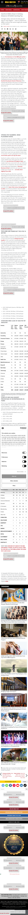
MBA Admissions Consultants (14, 818)
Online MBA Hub (14, 809)
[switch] (24, 457)
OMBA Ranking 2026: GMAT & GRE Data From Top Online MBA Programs (13, 656)
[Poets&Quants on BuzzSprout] (6, 785)
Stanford (13, 769)
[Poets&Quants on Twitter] (3, 785)
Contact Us (12, 904)
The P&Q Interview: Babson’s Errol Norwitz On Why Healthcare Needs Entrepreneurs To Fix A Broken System (13, 709)
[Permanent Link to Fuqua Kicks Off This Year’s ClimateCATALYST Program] (14, 630)
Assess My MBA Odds (14, 822)
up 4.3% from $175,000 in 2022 (14, 161)
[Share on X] (5, 29)
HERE (6, 581)
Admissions (16, 10)
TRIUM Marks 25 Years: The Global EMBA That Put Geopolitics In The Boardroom (13, 745)
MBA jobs (9, 769)
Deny (14, 485)
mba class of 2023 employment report (15, 767)
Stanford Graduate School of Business (11, 81)
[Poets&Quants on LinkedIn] (21, 785)
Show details (20, 471)
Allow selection (14, 480)
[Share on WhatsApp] (13, 29)
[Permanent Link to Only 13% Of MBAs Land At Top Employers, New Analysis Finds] (14, 666)
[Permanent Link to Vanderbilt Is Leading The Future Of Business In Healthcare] (14, 719)
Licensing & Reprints (5, 902)
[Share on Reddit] (16, 29)
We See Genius (16, 897)
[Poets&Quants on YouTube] (17, 785)
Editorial (5, 904)
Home (2, 10)
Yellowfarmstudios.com (17, 907)
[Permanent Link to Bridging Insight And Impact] (14, 683)
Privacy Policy (22, 901)
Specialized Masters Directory (14, 812)
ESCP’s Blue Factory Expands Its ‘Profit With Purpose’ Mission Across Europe (12, 603)
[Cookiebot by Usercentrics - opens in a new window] (20, 428)
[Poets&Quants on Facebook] (10, 785)
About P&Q (3, 901)
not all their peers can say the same (11, 155)
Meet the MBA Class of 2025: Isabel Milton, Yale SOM (8, 775)
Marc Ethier (6, 26)
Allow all (14, 476)
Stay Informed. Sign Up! (10, 781)
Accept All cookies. (6, 112)
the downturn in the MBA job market (15, 57)
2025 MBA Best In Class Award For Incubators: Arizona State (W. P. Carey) (13, 763)
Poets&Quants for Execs (19, 894)
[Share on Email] (8, 29)
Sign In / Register (20, 904)
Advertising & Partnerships (19, 902)
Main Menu (9, 10)
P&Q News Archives (13, 901)
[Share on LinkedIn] (10, 29)
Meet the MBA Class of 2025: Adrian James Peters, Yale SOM (19, 775)
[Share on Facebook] (2, 29)
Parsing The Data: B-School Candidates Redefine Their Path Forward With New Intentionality (14, 621)
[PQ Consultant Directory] (14, 877)
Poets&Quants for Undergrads (10, 896)
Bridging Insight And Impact (8, 691)
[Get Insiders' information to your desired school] (14, 844)
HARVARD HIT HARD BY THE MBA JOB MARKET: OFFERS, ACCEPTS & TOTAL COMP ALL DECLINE (13, 547)
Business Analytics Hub (14, 815)
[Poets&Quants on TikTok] (25, 785)
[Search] (26, 789)
